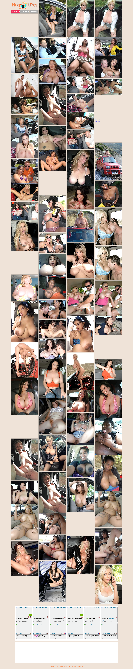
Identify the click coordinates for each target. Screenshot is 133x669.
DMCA (74, 666)
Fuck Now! (34, 11)
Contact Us (80, 666)
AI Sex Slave (16, 11)
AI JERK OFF (25, 11)
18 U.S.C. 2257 (66, 666)
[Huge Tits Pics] (25, 4)
